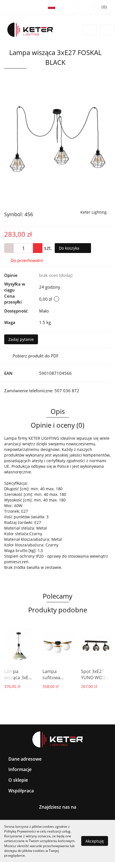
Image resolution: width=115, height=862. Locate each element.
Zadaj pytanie (21, 339)
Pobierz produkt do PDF (36, 356)
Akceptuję (94, 841)
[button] (102, 7)
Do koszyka (69, 248)
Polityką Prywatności (20, 831)
